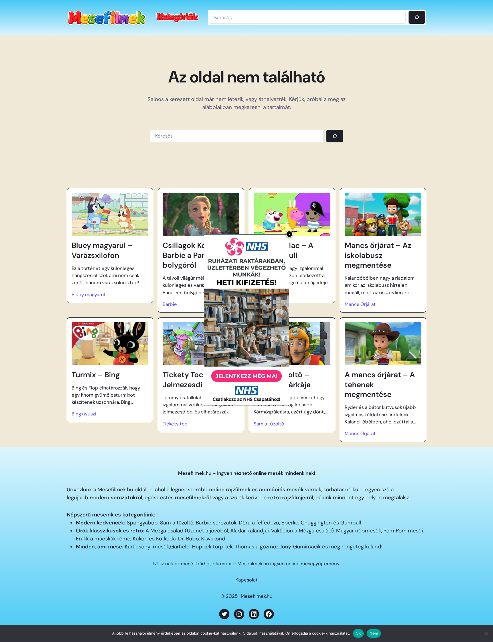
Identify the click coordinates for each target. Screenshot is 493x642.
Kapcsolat (246, 580)
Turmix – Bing (96, 374)
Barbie (170, 304)
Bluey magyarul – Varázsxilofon (102, 250)
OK (358, 633)
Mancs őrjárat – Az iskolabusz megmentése (378, 255)
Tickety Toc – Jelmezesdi (186, 379)
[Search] (334, 136)
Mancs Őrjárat (360, 304)
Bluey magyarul (88, 294)
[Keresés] (417, 17)
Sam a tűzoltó (269, 424)
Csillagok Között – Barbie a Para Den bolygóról (195, 255)
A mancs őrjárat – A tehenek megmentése (380, 384)
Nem (373, 633)
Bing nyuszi (84, 414)
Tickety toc (175, 424)
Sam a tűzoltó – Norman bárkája (282, 379)
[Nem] (486, 633)
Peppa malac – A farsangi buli (283, 250)
